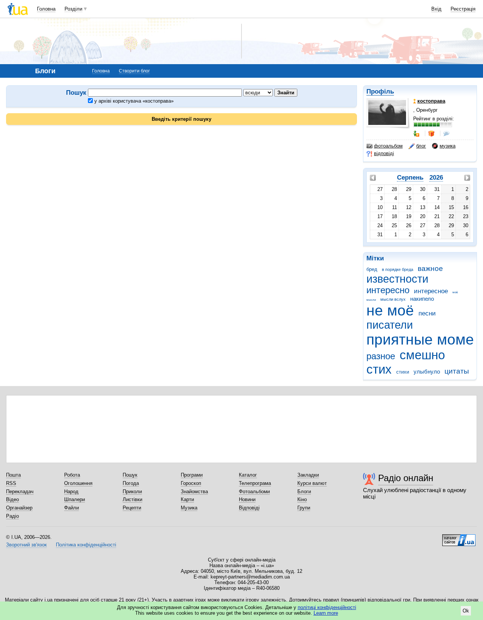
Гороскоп (191, 483)
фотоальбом (388, 146)
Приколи (132, 491)
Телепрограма (255, 483)
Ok (466, 611)
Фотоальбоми (254, 491)
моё (455, 292)
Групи (303, 508)
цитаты (457, 371)
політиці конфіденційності (327, 607)
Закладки (308, 475)
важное (430, 268)
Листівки (132, 499)
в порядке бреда (397, 269)
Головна (46, 9)
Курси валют (312, 483)
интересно (387, 290)
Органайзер (19, 508)
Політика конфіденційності (86, 545)
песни (427, 313)
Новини (247, 499)
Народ (71, 491)
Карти (187, 499)
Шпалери (74, 499)
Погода (131, 483)
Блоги (304, 491)
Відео (12, 499)
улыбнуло (427, 371)
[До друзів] (417, 134)
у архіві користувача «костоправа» (133, 101)
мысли (371, 300)
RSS (11, 483)
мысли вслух (393, 299)
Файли (71, 508)
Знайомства (194, 491)
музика (447, 146)
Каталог (248, 475)
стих (379, 369)
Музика (189, 508)
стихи (402, 372)
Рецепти (132, 508)
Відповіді (249, 508)
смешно (422, 355)
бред (371, 269)
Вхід (436, 9)
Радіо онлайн (405, 478)
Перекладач (20, 491)
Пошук (130, 475)
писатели (389, 325)
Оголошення (78, 483)
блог (421, 146)
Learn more (326, 613)
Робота (72, 475)
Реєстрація (463, 9)
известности (397, 279)
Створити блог (134, 71)
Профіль (380, 91)
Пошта (13, 475)
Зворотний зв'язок (26, 545)
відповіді (384, 153)
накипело (422, 298)
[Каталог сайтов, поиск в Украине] (458, 537)
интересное (431, 291)
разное (380, 356)
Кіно (302, 499)
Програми (192, 475)
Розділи (73, 9)
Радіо (12, 516)
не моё (390, 310)
